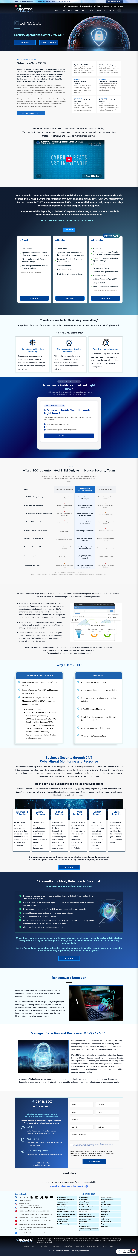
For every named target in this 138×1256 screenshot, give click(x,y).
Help (33, 1246)
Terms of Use (68, 1246)
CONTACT (111, 10)
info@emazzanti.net (41, 1165)
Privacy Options (56, 1246)
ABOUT (55, 10)
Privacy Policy (43, 1246)
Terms (105, 1246)
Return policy (80, 1246)
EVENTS (100, 10)
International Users (93, 1246)
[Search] (119, 10)
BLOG (91, 10)
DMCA (112, 1246)
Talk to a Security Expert (31, 113)
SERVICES (66, 10)
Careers (26, 1246)
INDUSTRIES (79, 10)
